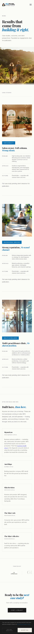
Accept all (24, 630)
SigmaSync (8, 432)
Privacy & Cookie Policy (23, 624)
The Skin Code (9, 513)
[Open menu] (30, 5)
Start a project (17, 610)
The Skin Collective (11, 536)
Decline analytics (9, 630)
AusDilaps (8, 464)
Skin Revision (9, 487)
